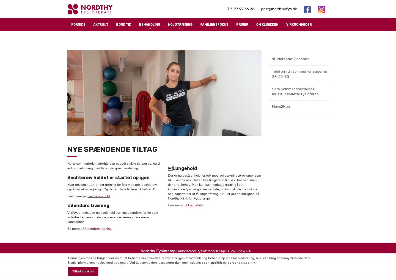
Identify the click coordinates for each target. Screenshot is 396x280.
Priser (242, 25)
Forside (78, 25)
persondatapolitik (241, 262)
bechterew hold (99, 196)
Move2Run (281, 106)
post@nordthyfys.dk (279, 9)
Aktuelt (100, 25)
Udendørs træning (98, 228)
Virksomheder (299, 25)
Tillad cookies (83, 271)
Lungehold (196, 205)
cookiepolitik (212, 262)
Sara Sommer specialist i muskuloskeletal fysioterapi (295, 92)
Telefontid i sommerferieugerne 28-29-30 (299, 74)
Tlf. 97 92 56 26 (240, 9)
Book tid (123, 25)
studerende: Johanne (290, 59)
